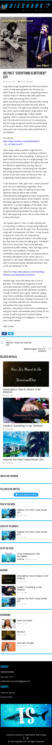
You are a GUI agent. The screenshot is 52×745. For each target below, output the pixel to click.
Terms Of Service (8, 693)
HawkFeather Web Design (35, 735)
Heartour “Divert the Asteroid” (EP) (18, 343)
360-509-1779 (7, 677)
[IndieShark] (26, 6)
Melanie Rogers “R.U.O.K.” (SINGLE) (35, 349)
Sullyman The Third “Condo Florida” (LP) (23, 459)
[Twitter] (28, 738)
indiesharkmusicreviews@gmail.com (15, 681)
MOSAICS (21, 632)
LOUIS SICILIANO (25, 620)
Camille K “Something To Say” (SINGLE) (22, 425)
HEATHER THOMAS (25, 643)
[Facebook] (23, 738)
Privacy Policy (6, 697)
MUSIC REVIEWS (27, 82)
